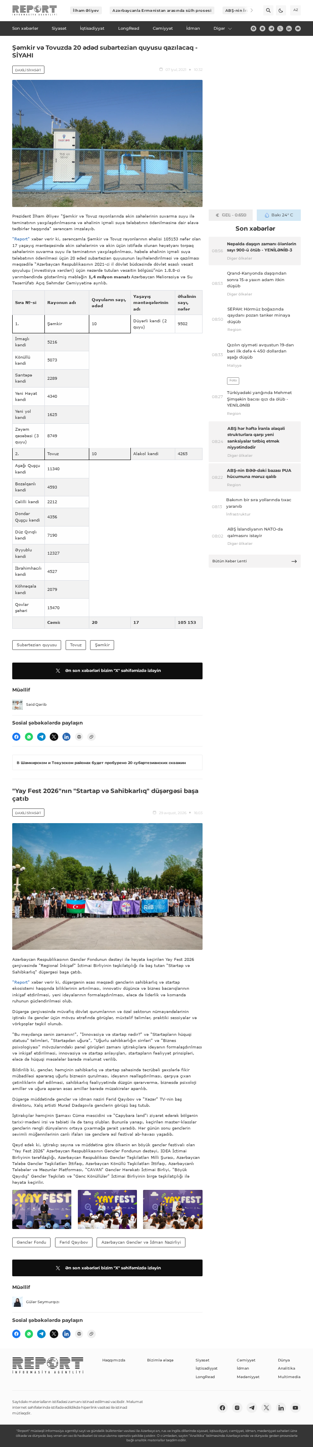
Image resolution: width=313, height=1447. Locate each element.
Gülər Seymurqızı (43, 1301)
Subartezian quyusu (37, 644)
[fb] (253, 28)
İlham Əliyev (86, 10)
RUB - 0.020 (234, 215)
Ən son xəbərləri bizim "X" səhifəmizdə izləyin (113, 670)
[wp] (29, 737)
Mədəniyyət (248, 1376)
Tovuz (76, 644)
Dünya (284, 1360)
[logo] (34, 10)
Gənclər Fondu (31, 1242)
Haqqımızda (113, 1360)
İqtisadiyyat (207, 1368)
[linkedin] (289, 28)
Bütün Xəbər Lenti (229, 561)
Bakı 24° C (282, 215)
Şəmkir (102, 644)
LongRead (205, 1376)
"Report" (21, 238)
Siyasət (202, 1360)
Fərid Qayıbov (74, 1242)
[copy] (91, 737)
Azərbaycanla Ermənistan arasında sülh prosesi (162, 10)
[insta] (262, 28)
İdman (243, 1368)
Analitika (286, 1368)
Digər (219, 28)
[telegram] (271, 28)
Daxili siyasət (28, 70)
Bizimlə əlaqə (160, 1360)
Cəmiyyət (246, 1360)
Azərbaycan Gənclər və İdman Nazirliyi (141, 1242)
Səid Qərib (36, 704)
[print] (79, 737)
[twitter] (280, 28)
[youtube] (298, 28)
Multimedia (289, 1376)
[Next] (248, 10)
